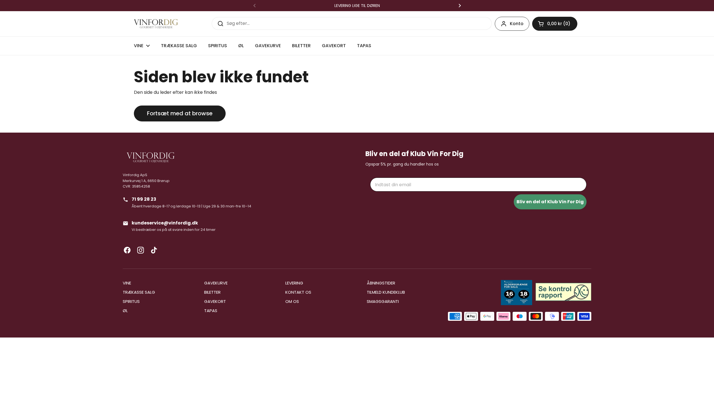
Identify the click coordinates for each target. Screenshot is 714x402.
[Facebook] (127, 250)
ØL (125, 311)
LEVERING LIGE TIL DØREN (357, 6)
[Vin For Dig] (156, 24)
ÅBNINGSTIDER (381, 283)
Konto (517, 23)
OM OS (292, 301)
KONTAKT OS (298, 292)
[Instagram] (140, 250)
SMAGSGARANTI (383, 301)
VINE (127, 283)
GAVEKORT (215, 301)
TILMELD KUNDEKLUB (386, 292)
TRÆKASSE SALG (139, 292)
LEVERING (294, 283)
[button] (554, 24)
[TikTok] (153, 250)
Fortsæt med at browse (180, 113)
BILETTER (212, 292)
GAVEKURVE (216, 283)
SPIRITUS (131, 301)
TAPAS (210, 311)
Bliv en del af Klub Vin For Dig (550, 201)
